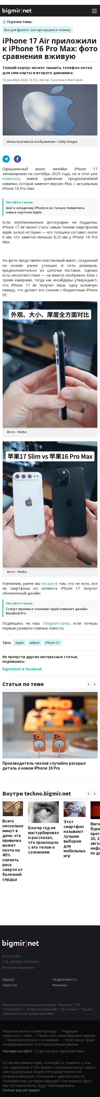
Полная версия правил (21, 1090)
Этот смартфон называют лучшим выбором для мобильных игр (75, 838)
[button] (89, 684)
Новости (9, 985)
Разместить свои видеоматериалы (66, 1035)
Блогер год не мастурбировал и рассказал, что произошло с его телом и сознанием (43, 840)
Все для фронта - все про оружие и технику (37, 30)
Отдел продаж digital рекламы (59, 1051)
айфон (35, 642)
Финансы (59, 985)
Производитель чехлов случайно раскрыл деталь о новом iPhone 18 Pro (44, 765)
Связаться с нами (17, 1035)
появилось (11, 178)
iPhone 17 (52, 642)
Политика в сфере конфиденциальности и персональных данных (48, 1042)
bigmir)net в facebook (22, 669)
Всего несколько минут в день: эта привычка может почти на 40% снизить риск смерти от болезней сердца (12, 850)
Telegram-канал (56, 623)
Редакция (70, 1031)
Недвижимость (64, 979)
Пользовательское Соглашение (32, 1040)
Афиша (8, 979)
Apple (19, 642)
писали (48, 583)
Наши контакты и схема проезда (29, 1031)
